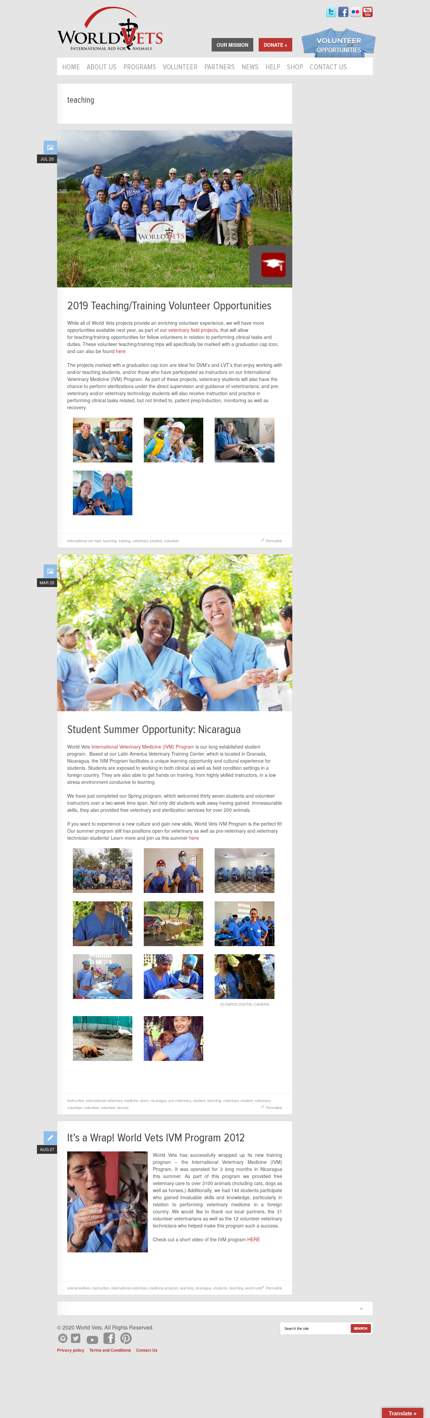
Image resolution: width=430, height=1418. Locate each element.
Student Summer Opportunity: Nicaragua (154, 729)
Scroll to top (361, 1308)
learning (186, 1287)
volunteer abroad (114, 1107)
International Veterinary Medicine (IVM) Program (142, 746)
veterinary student (147, 540)
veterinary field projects (193, 329)
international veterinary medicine (112, 1100)
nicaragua (158, 1100)
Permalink (274, 540)
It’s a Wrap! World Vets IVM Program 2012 (156, 1138)
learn (144, 1100)
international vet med (84, 540)
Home (71, 67)
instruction (75, 1100)
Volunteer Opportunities (339, 43)
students (220, 1287)
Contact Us (328, 67)
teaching (110, 540)
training (124, 540)
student (199, 1100)
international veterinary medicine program (144, 1287)
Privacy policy (70, 1350)
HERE (253, 1239)
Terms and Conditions (110, 1350)
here (121, 351)
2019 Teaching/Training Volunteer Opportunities (169, 306)
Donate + (275, 44)
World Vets (110, 29)
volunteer (171, 540)
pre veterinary (180, 1100)
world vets (253, 1287)
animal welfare (78, 1287)
